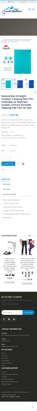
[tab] (5, 179)
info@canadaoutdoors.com (9, 346)
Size (2, 150)
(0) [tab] (6, 184)
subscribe (28, 312)
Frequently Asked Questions (9, 374)
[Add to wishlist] (18, 164)
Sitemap (3, 377)
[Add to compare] (23, 164)
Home (2, 38)
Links (32, 2)
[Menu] (29, 9)
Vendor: (3, 138)
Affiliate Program (6, 384)
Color (3, 145)
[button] (29, 235)
